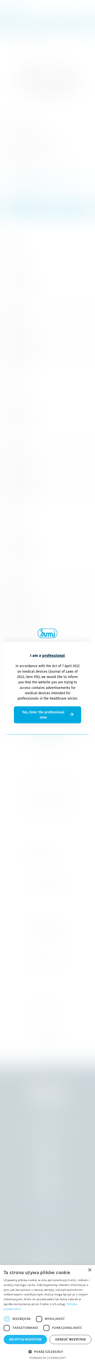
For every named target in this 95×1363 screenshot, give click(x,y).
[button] (47, 1351)
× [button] (89, 1270)
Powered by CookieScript (47, 1358)
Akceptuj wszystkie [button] (25, 1339)
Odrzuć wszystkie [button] (70, 1339)
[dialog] (47, 1314)
